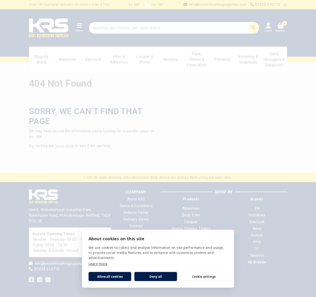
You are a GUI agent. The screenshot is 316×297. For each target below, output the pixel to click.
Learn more (98, 264)
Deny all (155, 277)
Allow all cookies (110, 277)
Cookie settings (204, 277)
